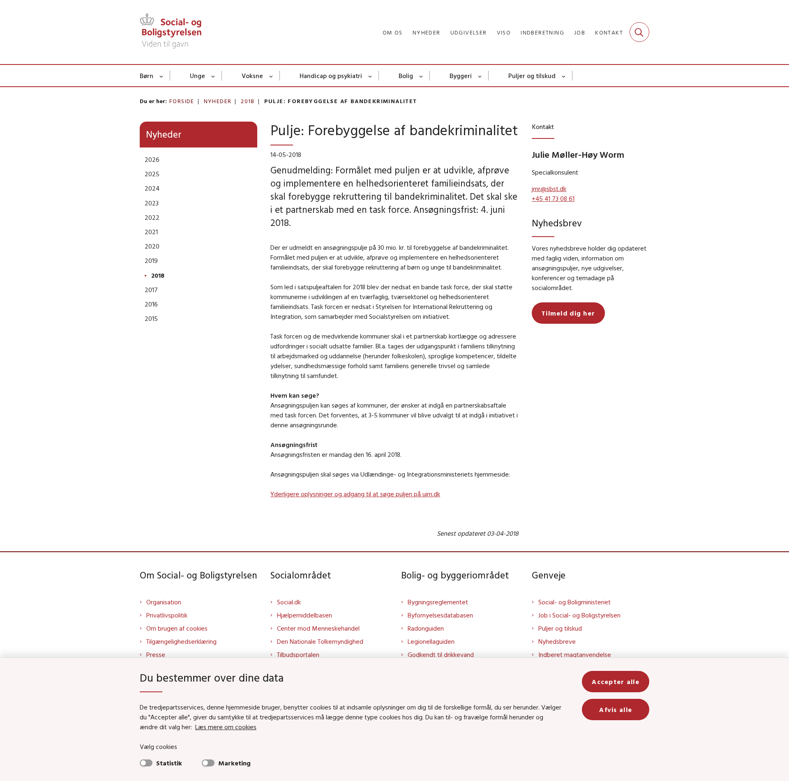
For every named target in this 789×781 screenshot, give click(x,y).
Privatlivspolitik (166, 615)
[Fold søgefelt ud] (639, 32)
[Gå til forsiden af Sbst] (170, 32)
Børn (146, 75)
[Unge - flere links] (213, 76)
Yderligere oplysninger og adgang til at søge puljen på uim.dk (355, 494)
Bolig (406, 75)
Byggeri (461, 75)
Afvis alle (615, 709)
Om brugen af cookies (177, 628)
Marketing (234, 763)
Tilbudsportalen (298, 654)
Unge (197, 75)
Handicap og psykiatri (331, 75)
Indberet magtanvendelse (574, 654)
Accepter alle (615, 681)
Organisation (163, 602)
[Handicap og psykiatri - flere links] (370, 76)
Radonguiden (426, 628)
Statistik (169, 763)
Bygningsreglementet (438, 602)
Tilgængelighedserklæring (181, 641)
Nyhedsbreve (557, 641)
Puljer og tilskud (532, 75)
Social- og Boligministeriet (574, 602)
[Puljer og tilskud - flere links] (564, 76)
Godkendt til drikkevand (441, 654)
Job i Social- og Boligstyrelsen (579, 615)
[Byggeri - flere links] (480, 76)
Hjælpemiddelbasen (304, 615)
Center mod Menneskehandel (318, 628)
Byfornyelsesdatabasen (440, 615)
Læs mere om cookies (225, 727)
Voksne (252, 75)
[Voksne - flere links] (271, 76)
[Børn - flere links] (161, 76)
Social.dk (289, 602)
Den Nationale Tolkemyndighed (320, 641)
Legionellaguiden (431, 641)
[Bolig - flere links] (421, 76)
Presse (155, 654)
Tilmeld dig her (568, 313)
